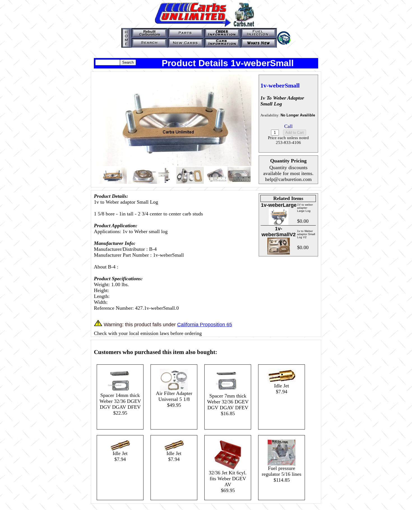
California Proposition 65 (204, 324)
